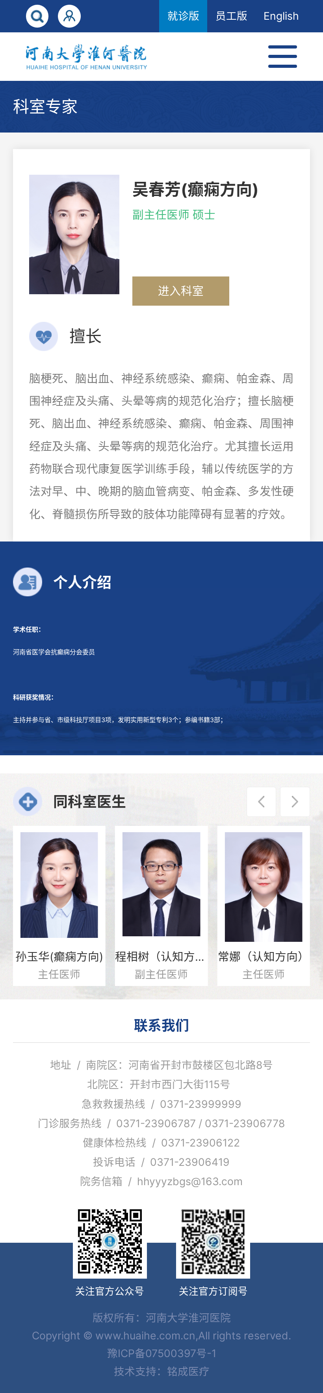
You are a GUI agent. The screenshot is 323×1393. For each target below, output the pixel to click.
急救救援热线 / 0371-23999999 (161, 1104)
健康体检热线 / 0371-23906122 (161, 1142)
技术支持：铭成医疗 (162, 1371)
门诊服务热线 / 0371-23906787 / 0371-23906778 (161, 1123)
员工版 (231, 15)
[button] (262, 802)
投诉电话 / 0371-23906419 (161, 1162)
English (281, 15)
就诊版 (183, 15)
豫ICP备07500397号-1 (161, 1353)
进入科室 (181, 291)
